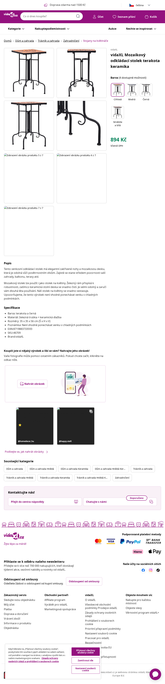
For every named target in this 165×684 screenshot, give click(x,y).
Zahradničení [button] (122, 477)
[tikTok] (158, 570)
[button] (34, 426)
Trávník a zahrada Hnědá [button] (19, 477)
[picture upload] (75, 383)
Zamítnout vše (85, 660)
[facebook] (143, 570)
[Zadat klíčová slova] (78, 16)
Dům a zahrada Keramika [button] (74, 468)
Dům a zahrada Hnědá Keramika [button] (112, 468)
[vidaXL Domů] (11, 14)
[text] (118, 140)
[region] (53, 661)
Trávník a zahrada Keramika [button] (55, 477)
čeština (140, 5)
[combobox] (51, 16)
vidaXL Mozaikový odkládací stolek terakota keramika (135, 60)
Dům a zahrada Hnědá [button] (42, 468)
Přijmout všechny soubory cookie (85, 651)
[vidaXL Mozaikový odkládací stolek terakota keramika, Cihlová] (29, 73)
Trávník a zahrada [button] (142, 468)
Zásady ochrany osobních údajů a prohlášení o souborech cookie (33, 660)
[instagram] (150, 570)
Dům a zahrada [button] (14, 468)
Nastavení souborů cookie (101, 633)
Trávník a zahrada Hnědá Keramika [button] (94, 477)
